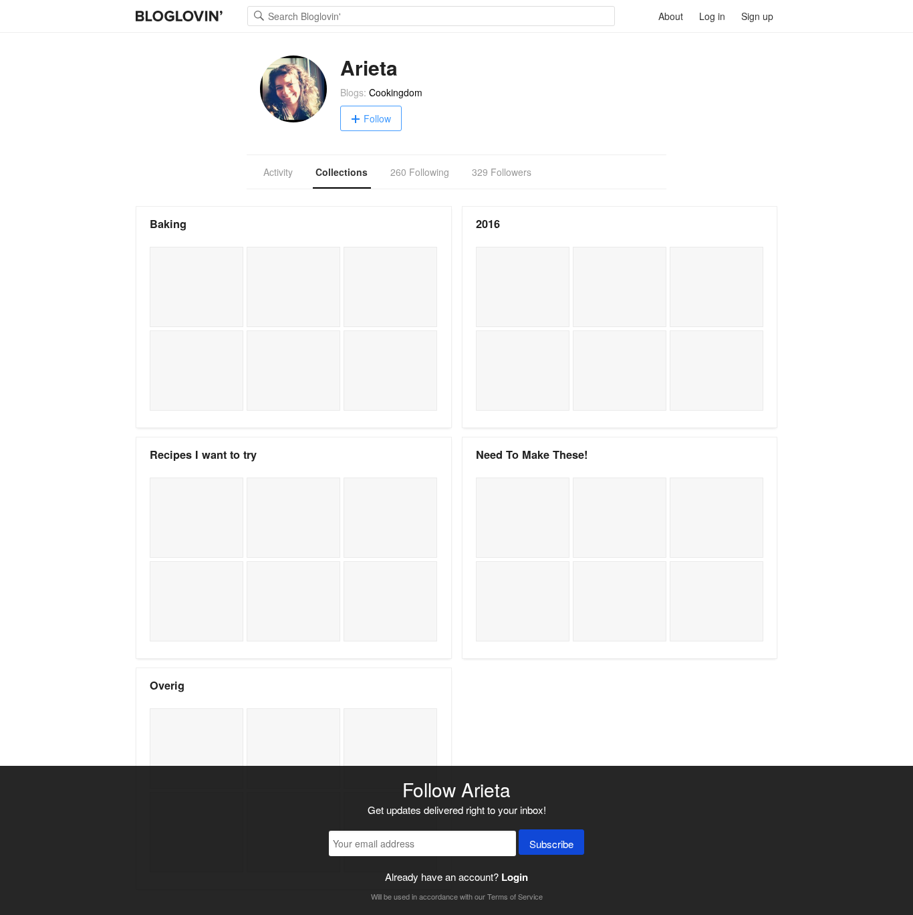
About (670, 16)
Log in (712, 16)
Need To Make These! (532, 454)
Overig (167, 685)
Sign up (757, 16)
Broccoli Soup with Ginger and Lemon (522, 518)
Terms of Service (515, 896)
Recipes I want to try (203, 454)
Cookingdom (395, 92)
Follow (377, 118)
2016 (488, 223)
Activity (278, 172)
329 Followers (501, 172)
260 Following (419, 172)
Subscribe (551, 844)
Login (514, 877)
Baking (168, 223)
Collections (341, 172)
